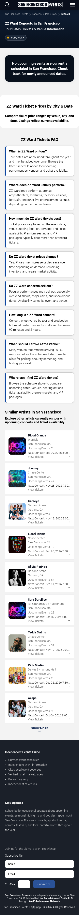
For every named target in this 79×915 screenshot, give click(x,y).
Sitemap (36, 907)
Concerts (37, 14)
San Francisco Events (16, 14)
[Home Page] (39, 5)
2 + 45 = (10, 884)
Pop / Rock (51, 14)
